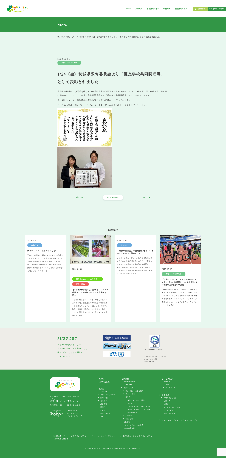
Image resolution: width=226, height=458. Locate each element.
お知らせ (103, 391)
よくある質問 (168, 410)
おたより (103, 401)
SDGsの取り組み (130, 428)
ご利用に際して (59, 436)
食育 (102, 416)
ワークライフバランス (172, 407)
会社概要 (127, 422)
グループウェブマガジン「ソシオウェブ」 (180, 420)
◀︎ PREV (79, 197)
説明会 (166, 404)
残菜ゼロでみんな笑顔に (137, 400)
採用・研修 (104, 398)
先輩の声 (167, 401)
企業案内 (139, 9)
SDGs (102, 410)
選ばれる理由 (128, 388)
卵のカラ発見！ (133, 412)
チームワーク (105, 413)
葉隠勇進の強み (181, 9)
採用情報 (201, 9)
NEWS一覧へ (113, 197)
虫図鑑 (130, 403)
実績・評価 (130, 419)
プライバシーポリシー (79, 436)
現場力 (102, 407)
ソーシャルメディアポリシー (105, 436)
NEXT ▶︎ (146, 197)
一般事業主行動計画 (61, 439)
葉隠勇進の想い (153, 9)
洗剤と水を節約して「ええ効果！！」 (141, 409)
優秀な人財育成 (169, 413)
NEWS (128, 9)
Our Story (130, 384)
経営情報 (103, 404)
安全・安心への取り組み (135, 391)
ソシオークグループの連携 (133, 425)
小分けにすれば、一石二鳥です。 (140, 406)
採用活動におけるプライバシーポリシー (138, 436)
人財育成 (129, 416)
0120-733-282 (67, 400)
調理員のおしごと (170, 398)
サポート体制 (130, 394)
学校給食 (166, 9)
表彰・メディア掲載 (69, 63)
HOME (101, 379)
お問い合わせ (218, 9)
